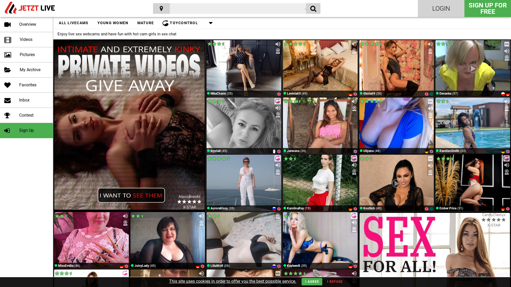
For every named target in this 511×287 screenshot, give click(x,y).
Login (441, 8)
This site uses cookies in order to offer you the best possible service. (232, 281)
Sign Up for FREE (488, 8)
